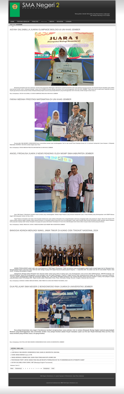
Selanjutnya (46, 368)
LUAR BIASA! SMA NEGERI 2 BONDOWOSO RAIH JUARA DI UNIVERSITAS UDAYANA (35, 352)
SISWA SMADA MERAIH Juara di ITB (21, 355)
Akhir (52, 368)
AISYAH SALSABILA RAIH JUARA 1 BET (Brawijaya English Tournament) (31, 362)
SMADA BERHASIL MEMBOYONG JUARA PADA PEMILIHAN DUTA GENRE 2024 (33, 357)
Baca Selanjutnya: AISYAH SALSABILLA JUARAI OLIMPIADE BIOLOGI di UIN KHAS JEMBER (34, 93)
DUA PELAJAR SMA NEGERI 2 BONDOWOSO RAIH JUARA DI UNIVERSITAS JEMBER (51, 286)
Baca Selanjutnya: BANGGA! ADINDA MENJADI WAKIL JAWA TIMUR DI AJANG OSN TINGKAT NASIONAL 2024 (38, 280)
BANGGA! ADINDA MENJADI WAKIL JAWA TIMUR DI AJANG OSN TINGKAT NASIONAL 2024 (54, 230)
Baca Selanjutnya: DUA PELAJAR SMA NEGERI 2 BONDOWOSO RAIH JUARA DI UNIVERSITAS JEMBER (37, 342)
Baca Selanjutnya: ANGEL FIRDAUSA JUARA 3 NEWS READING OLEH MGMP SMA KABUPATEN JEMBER (37, 224)
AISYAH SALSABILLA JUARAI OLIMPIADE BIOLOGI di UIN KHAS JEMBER (45, 29)
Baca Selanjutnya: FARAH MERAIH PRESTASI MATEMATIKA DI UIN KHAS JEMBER (31, 147)
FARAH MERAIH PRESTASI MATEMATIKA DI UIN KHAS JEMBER (40, 99)
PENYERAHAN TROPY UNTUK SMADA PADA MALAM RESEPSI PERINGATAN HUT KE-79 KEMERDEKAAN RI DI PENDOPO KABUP (47, 360)
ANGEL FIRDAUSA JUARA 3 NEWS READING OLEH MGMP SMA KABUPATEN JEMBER (52, 153)
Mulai (12, 368)
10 (41, 368)
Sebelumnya (18, 368)
